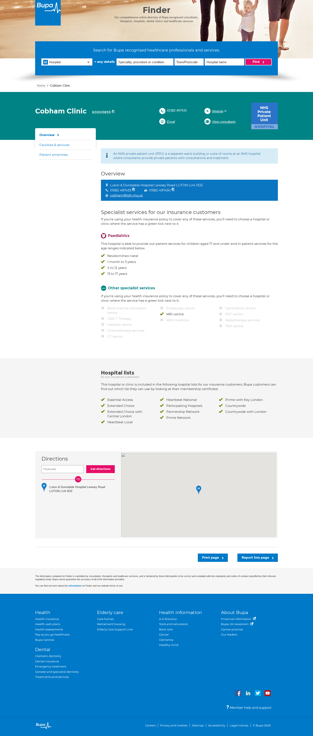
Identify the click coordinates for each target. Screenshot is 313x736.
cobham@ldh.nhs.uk (126, 195)
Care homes (105, 619)
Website (217, 111)
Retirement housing (111, 624)
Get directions (100, 469)
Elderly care (110, 612)
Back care (166, 629)
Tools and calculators (173, 624)
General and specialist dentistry (57, 671)
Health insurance (47, 619)
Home (41, 85)
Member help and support (250, 708)
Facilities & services (54, 145)
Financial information (236, 619)
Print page (211, 558)
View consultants (224, 121)
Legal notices (239, 725)
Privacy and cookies (173, 725)
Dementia (166, 639)
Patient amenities (53, 155)
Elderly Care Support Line (115, 629)
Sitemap (198, 725)
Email (171, 121)
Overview (47, 135)
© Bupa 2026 (262, 725)
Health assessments (49, 629)
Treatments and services (52, 677)
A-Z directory (168, 619)
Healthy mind (168, 645)
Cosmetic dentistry (48, 656)
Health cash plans (47, 624)
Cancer (164, 634)
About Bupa (234, 612)
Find (256, 62)
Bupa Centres (44, 639)
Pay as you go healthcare (52, 634)
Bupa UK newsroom (235, 624)
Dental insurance (47, 661)
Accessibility (216, 725)
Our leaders (229, 634)
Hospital (54, 62)
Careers (150, 725)
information (75, 585)
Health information (180, 612)
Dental (42, 649)
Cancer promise (232, 629)
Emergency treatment (50, 666)
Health (42, 612)
